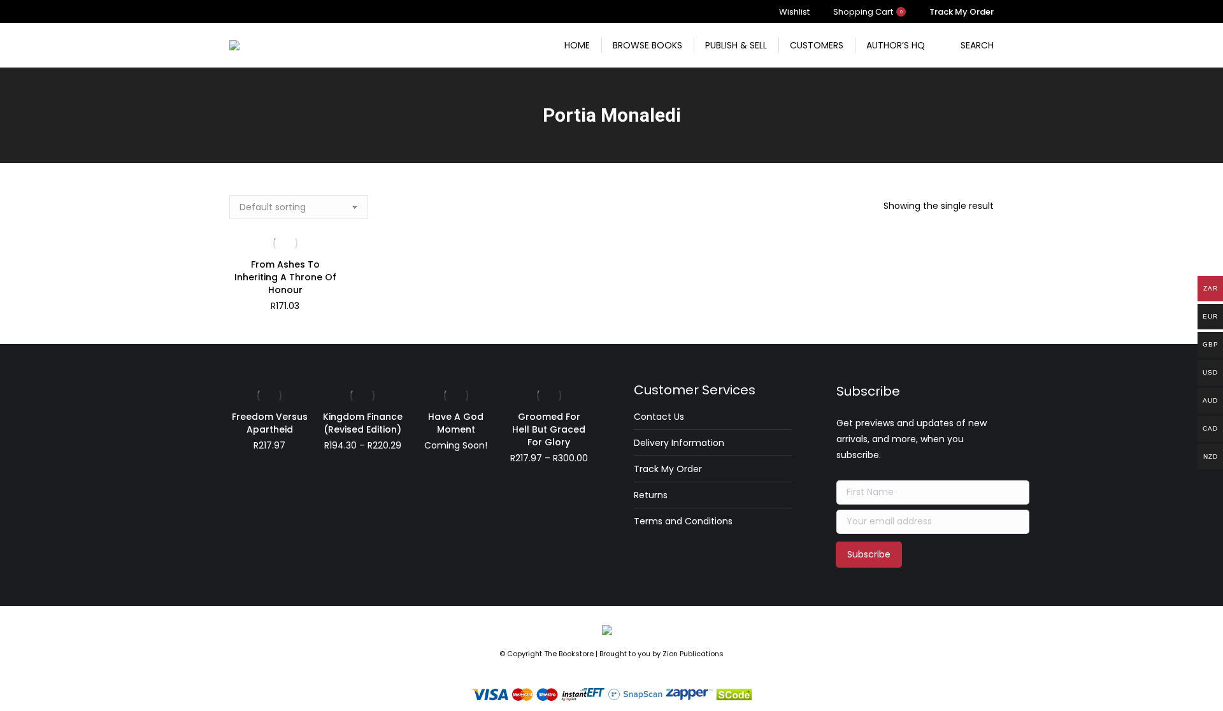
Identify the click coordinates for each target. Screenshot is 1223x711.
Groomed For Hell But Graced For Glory (548, 429)
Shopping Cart (868, 12)
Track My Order (668, 469)
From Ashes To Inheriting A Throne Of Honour (285, 277)
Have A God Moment (455, 423)
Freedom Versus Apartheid (270, 423)
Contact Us (659, 416)
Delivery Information (679, 442)
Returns (651, 495)
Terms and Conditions (683, 521)
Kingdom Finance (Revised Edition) (363, 423)
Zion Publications (693, 654)
